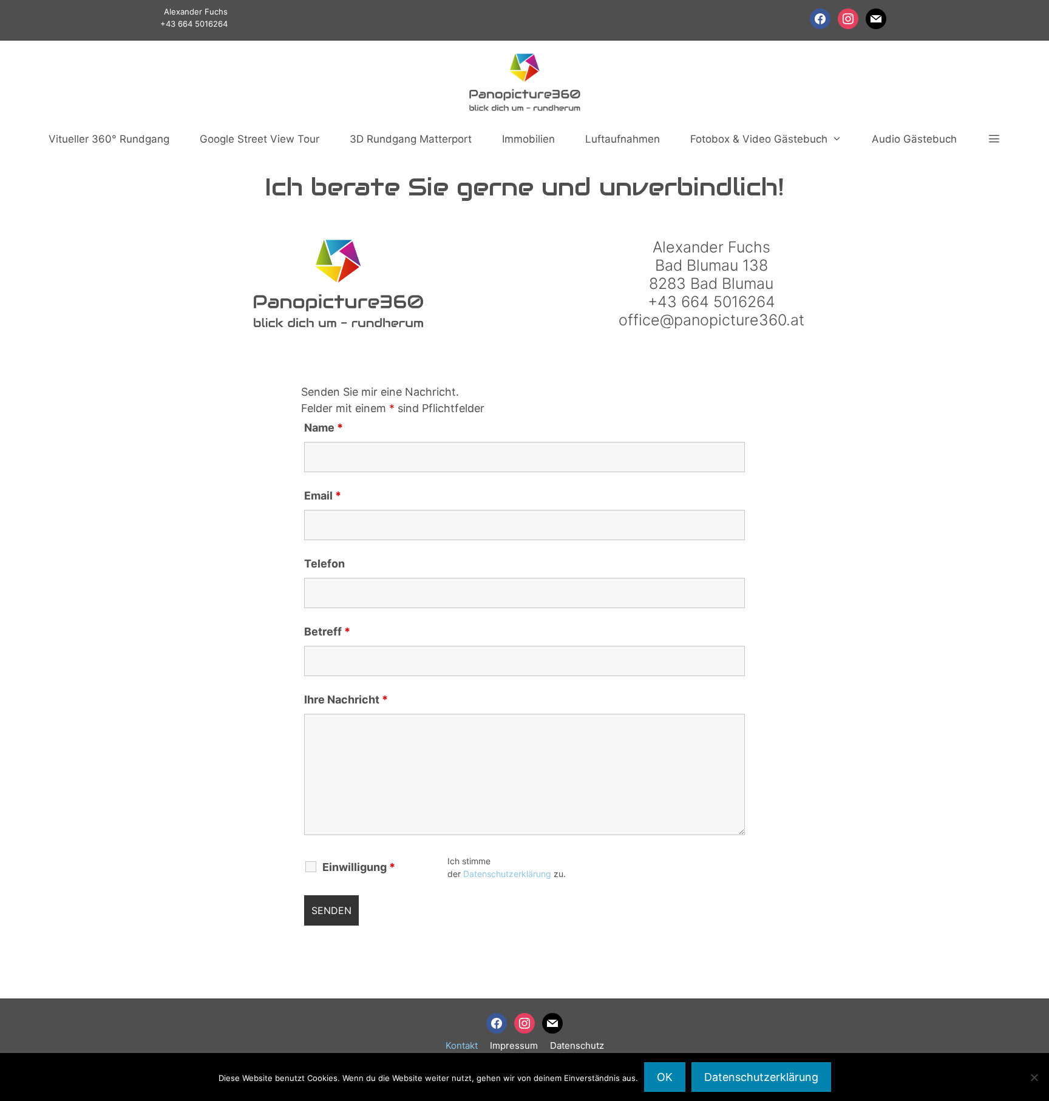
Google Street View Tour (259, 139)
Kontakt (462, 1045)
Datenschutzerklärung (507, 874)
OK (665, 1077)
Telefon (324, 563)
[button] (994, 139)
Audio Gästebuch (914, 139)
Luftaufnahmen (622, 139)
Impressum (514, 1045)
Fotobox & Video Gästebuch (758, 139)
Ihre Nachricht (346, 699)
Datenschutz (577, 1045)
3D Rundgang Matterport (411, 139)
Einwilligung (358, 867)
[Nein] (1034, 1077)
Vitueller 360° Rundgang (109, 139)
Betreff (327, 631)
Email (322, 495)
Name (323, 427)
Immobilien (528, 139)
